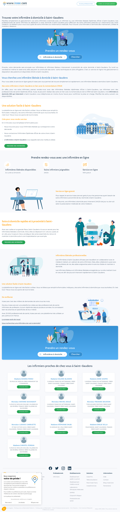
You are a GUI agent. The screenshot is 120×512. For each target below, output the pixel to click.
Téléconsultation (92, 480)
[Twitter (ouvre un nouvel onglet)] (56, 468)
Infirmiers (56, 477)
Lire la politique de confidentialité (12, 496)
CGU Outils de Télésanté (85, 508)
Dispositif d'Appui (75, 495)
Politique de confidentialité (43, 508)
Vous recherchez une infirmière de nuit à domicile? (21, 323)
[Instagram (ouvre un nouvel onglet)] (63, 468)
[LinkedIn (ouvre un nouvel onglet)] (69, 468)
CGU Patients (74, 508)
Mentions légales (8, 508)
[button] (4, 509)
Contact (106, 480)
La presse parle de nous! (11, 319)
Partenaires (107, 486)
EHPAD (72, 492)
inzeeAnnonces (91, 486)
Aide (104, 477)
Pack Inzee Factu (92, 483)
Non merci (8, 502)
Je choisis (21, 502)
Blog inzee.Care (108, 483)
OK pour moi (34, 502)
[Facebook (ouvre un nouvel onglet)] (50, 468)
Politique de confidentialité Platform (24, 508)
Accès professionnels (86, 4)
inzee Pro (90, 477)
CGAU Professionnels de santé (60, 508)
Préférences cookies (48, 509)
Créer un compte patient (107, 4)
